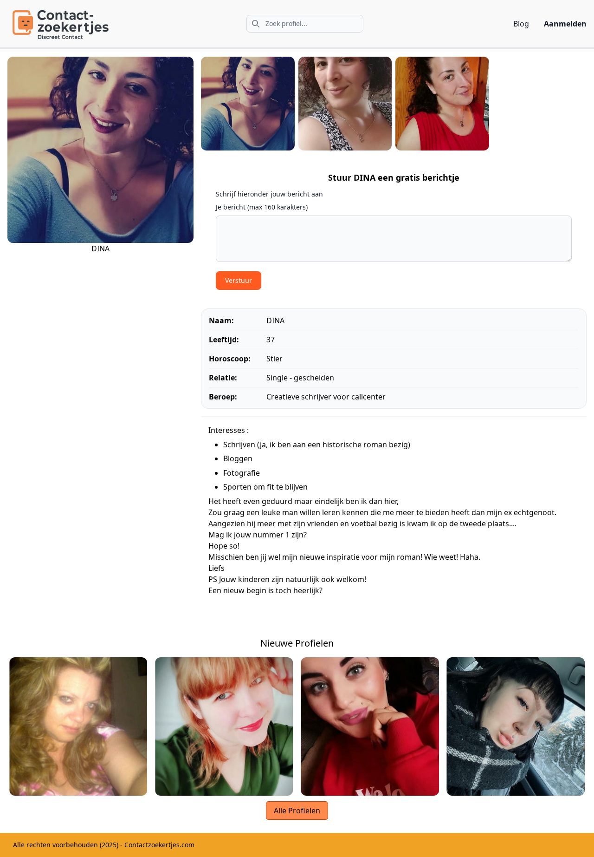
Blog (521, 24)
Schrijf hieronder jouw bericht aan (269, 194)
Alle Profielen (297, 810)
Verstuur (238, 280)
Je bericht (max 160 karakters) (262, 207)
